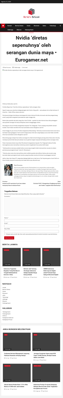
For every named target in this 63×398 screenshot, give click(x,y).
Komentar (7, 196)
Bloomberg (32, 130)
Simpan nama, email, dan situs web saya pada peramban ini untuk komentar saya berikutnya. (31, 234)
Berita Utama (19, 25)
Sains (6, 334)
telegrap (20, 110)
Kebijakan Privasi (7, 319)
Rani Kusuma (7, 67)
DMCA (4, 315)
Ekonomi (36, 25)
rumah (9, 25)
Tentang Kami (6, 312)
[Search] (60, 25)
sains (44, 25)
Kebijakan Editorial (7, 317)
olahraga (10, 30)
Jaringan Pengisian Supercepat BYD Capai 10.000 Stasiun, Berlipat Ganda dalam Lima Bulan (45, 355)
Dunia (28, 25)
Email (6, 223)
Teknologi (53, 25)
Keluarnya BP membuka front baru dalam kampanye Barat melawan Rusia (14, 183)
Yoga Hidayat (14, 277)
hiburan (19, 30)
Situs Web (7, 228)
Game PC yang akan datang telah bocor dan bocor (26, 158)
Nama (6, 218)
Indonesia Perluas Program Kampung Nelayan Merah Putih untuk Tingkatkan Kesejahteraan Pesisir (45, 386)
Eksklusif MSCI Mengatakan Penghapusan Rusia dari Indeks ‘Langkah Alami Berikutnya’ (47, 183)
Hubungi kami (29, 30)
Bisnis (35, 334)
